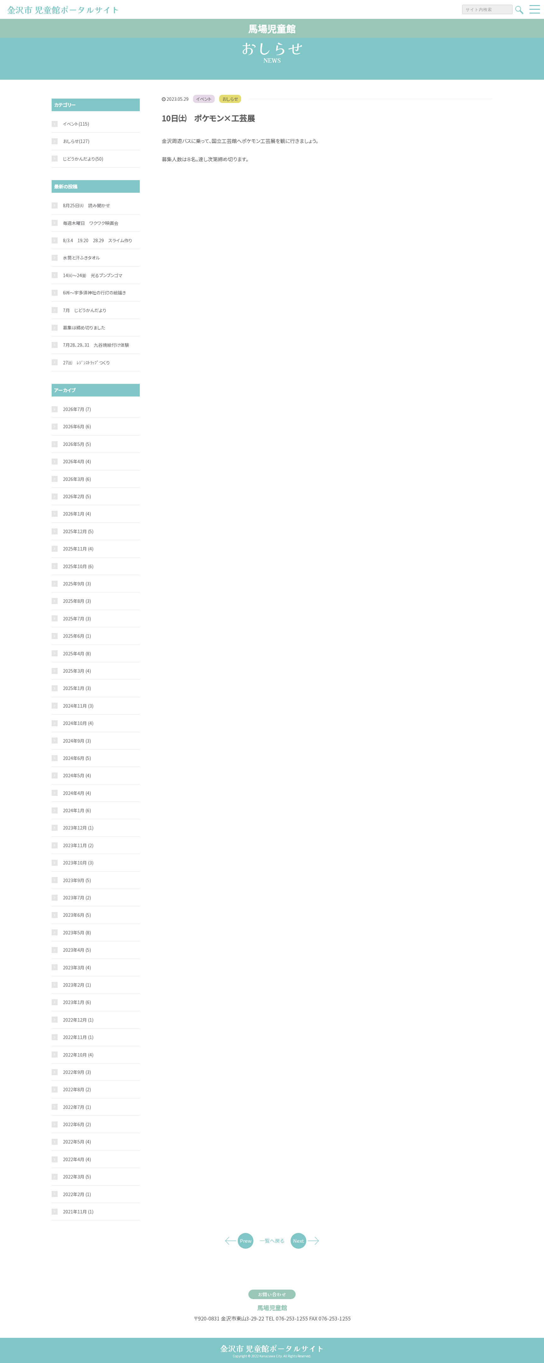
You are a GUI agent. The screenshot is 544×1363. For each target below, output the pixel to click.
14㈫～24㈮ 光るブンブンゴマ (92, 275)
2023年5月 (77, 932)
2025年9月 (77, 583)
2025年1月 (77, 688)
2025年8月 (77, 601)
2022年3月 (77, 1176)
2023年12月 (78, 827)
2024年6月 (77, 758)
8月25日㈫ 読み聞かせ (86, 205)
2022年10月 (78, 1055)
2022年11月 (78, 1037)
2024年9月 (77, 741)
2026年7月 (77, 409)
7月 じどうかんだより (84, 310)
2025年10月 (78, 566)
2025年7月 (77, 618)
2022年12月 (78, 1020)
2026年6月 (77, 426)
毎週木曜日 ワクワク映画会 (90, 223)
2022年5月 (77, 1141)
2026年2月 (77, 496)
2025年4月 (77, 653)
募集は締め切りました (84, 327)
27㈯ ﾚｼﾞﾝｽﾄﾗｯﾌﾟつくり (86, 362)
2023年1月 (77, 1002)
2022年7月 (77, 1107)
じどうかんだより (79, 159)
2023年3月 (77, 967)
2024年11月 (78, 706)
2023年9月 (77, 880)
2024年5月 (77, 775)
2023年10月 (78, 862)
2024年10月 (78, 723)
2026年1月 (77, 513)
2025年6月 (77, 636)
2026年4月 (77, 461)
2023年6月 (77, 915)
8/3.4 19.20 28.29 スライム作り (97, 240)
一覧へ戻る (272, 1240)
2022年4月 (77, 1159)
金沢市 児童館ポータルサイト (272, 1348)
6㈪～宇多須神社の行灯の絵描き (94, 292)
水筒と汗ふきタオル (81, 257)
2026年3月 (77, 479)
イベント (204, 99)
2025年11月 (78, 548)
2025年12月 (78, 531)
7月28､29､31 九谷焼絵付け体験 (96, 345)
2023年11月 (78, 845)
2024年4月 (77, 793)
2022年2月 (77, 1194)
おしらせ (230, 99)
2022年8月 (77, 1089)
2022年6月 (77, 1124)
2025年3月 (77, 671)
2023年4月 (77, 950)
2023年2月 (77, 985)
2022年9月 (77, 1072)
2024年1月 (77, 810)
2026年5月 (77, 444)
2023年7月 (77, 897)
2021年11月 (78, 1211)
